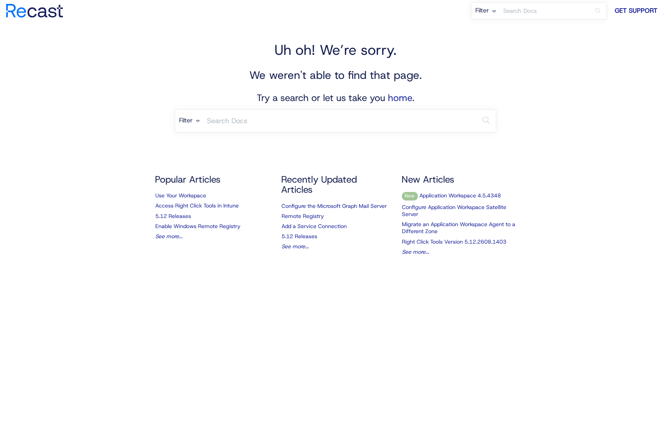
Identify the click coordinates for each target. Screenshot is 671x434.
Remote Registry (303, 216)
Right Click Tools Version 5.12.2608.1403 (454, 241)
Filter (483, 10)
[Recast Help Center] (37, 7)
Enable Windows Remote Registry (197, 226)
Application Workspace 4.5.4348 (453, 195)
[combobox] (544, 11)
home (400, 98)
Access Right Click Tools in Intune (197, 205)
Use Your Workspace (180, 195)
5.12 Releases (173, 216)
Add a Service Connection (314, 226)
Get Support (636, 10)
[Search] (598, 11)
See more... (169, 236)
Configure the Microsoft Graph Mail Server (334, 205)
